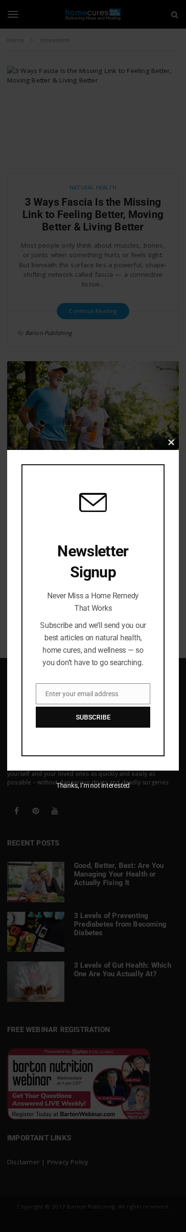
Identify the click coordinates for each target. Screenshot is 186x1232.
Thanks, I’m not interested (93, 785)
